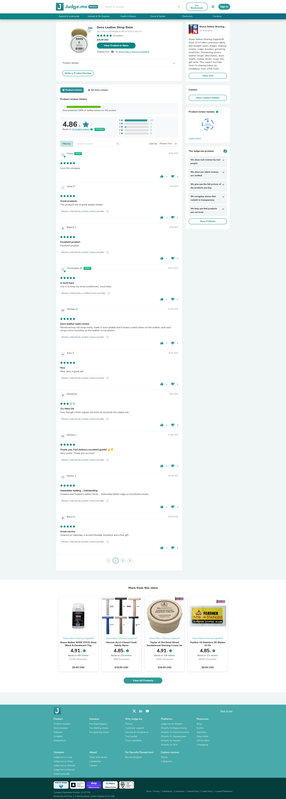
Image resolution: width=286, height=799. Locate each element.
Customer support (134, 728)
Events (200, 728)
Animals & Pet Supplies (99, 16)
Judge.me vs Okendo (64, 765)
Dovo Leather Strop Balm (115, 27)
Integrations (60, 740)
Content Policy (193, 791)
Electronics (187, 16)
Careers (93, 765)
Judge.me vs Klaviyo (64, 769)
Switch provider (62, 773)
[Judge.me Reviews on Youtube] (147, 711)
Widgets (58, 736)
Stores (164, 757)
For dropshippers (98, 723)
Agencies (201, 732)
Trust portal (131, 736)
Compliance (179, 791)
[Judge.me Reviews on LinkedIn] (141, 711)
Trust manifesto (133, 740)
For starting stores (98, 728)
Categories (166, 761)
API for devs (203, 740)
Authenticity (167, 791)
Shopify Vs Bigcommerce (174, 728)
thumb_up (162, 176)
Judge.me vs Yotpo (63, 761)
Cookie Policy (207, 791)
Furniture (217, 16)
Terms (148, 791)
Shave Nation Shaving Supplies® (134, 51)
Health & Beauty (128, 16)
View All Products (143, 680)
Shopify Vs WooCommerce (175, 732)
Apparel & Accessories (69, 16)
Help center (203, 736)
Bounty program (133, 757)
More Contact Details (208, 97)
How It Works (208, 221)
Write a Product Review (78, 73)
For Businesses (197, 7)
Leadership (95, 761)
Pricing (128, 723)
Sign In (224, 6)
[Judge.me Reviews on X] (134, 711)
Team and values (98, 757)
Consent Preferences (223, 791)
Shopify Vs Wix (169, 744)
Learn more (195, 138)
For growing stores (99, 732)
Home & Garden (157, 16)
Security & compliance (136, 732)
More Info (207, 75)
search (179, 6)
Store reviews (61, 728)
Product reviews (62, 723)
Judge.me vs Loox (63, 757)
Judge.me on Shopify (172, 723)
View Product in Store (116, 45)
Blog (199, 723)
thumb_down (173, 176)
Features (58, 732)
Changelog (202, 744)
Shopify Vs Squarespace (173, 736)
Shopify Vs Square (170, 740)
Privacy (156, 791)
